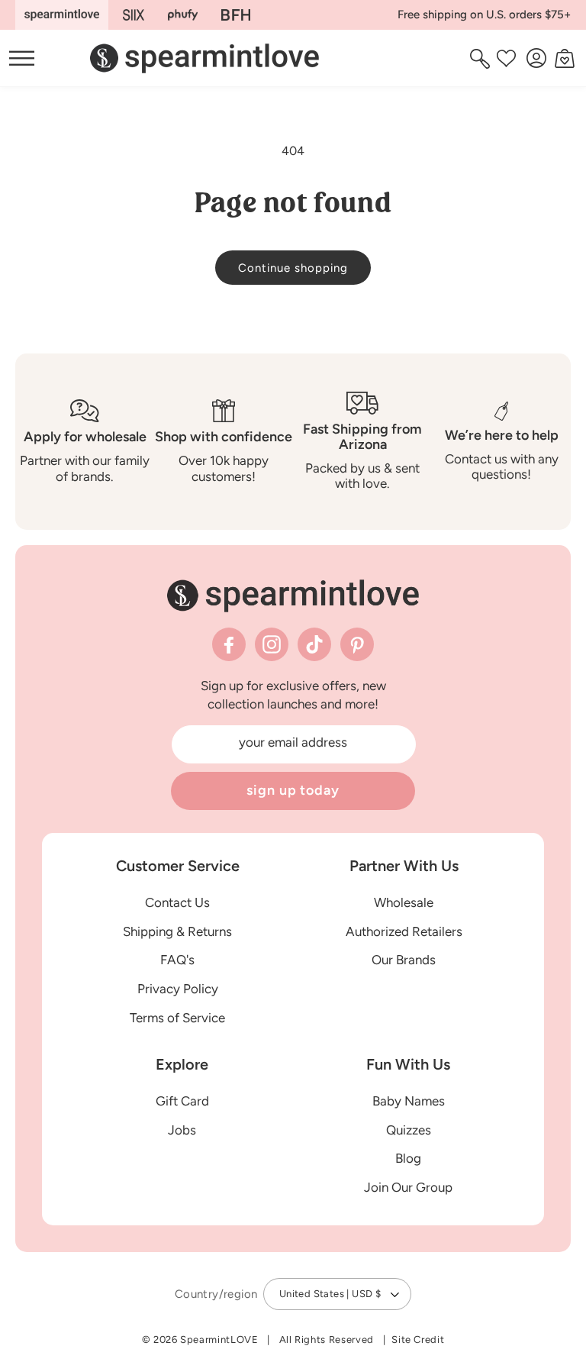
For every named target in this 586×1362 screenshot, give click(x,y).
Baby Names (408, 1101)
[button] (482, 58)
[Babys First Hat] (235, 15)
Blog (408, 1158)
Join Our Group (408, 1187)
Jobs (182, 1130)
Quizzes (408, 1130)
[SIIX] (134, 15)
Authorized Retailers (404, 931)
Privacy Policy (177, 988)
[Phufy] (182, 15)
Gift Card (182, 1101)
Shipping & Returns (177, 931)
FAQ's (177, 959)
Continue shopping (293, 268)
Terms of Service (177, 1017)
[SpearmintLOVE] (61, 15)
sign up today (293, 790)
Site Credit (417, 1339)
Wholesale (403, 902)
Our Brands (404, 959)
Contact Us (177, 902)
